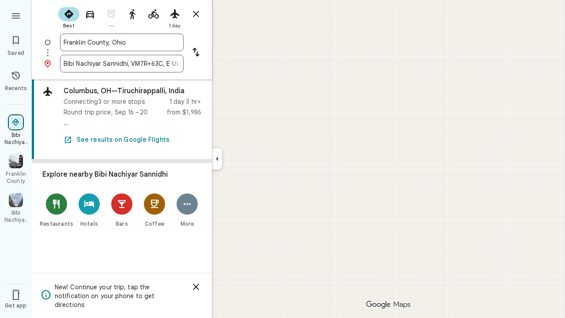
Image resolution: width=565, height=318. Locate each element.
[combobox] (122, 42)
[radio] (68, 16)
